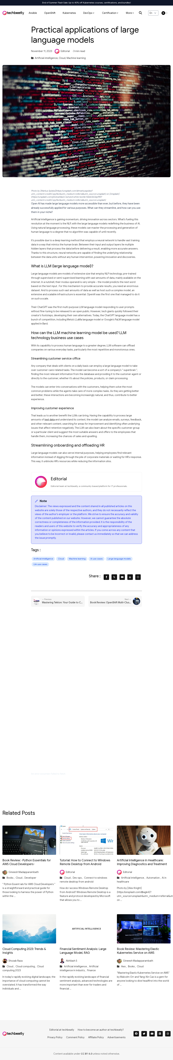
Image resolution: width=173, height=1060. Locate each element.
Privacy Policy (54, 1037)
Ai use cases (96, 558)
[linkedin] (160, 1034)
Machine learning (76, 58)
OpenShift (49, 12)
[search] (142, 13)
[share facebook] (106, 577)
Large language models (119, 558)
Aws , (124, 966)
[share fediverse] (130, 577)
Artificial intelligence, (46, 58)
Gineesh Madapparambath (24, 872)
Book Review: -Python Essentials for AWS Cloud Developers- (26, 862)
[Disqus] (86, 653)
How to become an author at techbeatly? (101, 1029)
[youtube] (152, 1034)
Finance (91, 970)
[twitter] (144, 1034)
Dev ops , (78, 877)
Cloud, (62, 58)
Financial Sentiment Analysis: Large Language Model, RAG (83, 951)
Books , (11, 877)
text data (49, 419)
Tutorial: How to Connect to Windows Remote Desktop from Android (85, 862)
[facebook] (136, 1034)
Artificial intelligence (43, 558)
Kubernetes (69, 12)
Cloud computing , (26, 966)
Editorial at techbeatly (61, 1029)
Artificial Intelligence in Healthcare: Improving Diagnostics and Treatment (142, 862)
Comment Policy (75, 1037)
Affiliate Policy (96, 1037)
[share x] (114, 577)
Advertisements (116, 1037)
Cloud (61, 558)
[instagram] (168, 1034)
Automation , (153, 877)
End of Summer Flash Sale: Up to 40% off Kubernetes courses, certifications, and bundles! (86, 2)
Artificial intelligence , (133, 877)
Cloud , (20, 877)
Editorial (65, 51)
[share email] (122, 577)
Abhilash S (71, 960)
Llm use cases (40, 564)
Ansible (33, 12)
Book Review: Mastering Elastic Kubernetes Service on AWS (138, 951)
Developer (30, 877)
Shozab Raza (16, 960)
